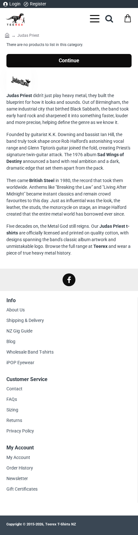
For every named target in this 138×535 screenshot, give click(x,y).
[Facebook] (69, 279)
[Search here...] (109, 18)
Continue (69, 60)
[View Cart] (127, 18)
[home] (7, 34)
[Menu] (94, 18)
